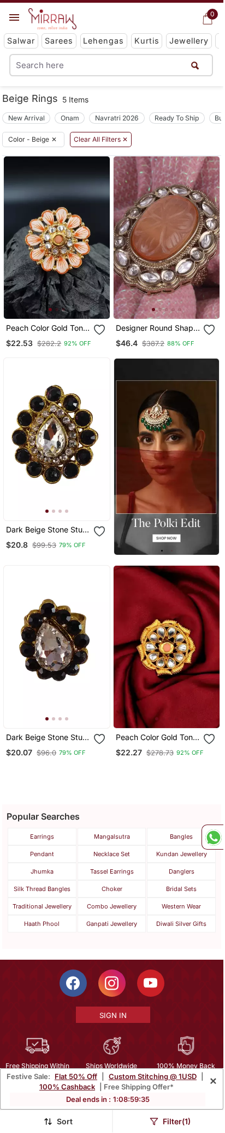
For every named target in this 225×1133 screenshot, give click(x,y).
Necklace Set (111, 854)
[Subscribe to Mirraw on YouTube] (150, 983)
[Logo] (52, 19)
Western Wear (181, 906)
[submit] (195, 65)
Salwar (21, 40)
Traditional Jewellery (42, 906)
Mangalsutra (112, 836)
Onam (70, 118)
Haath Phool (42, 924)
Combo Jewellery (112, 906)
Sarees (59, 40)
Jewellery (189, 40)
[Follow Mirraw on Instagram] (112, 983)
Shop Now (65, 301)
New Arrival (26, 118)
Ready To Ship (177, 118)
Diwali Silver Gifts (181, 924)
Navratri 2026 (117, 118)
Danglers (181, 871)
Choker (112, 889)
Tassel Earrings (112, 871)
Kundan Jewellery (181, 854)
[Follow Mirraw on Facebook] (73, 983)
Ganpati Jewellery (111, 924)
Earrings (42, 836)
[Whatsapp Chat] (212, 837)
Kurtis (146, 40)
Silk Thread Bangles (42, 889)
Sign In (113, 1015)
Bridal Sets (181, 889)
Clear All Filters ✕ (101, 139)
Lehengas (103, 40)
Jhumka (42, 871)
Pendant (42, 854)
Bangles (181, 836)
